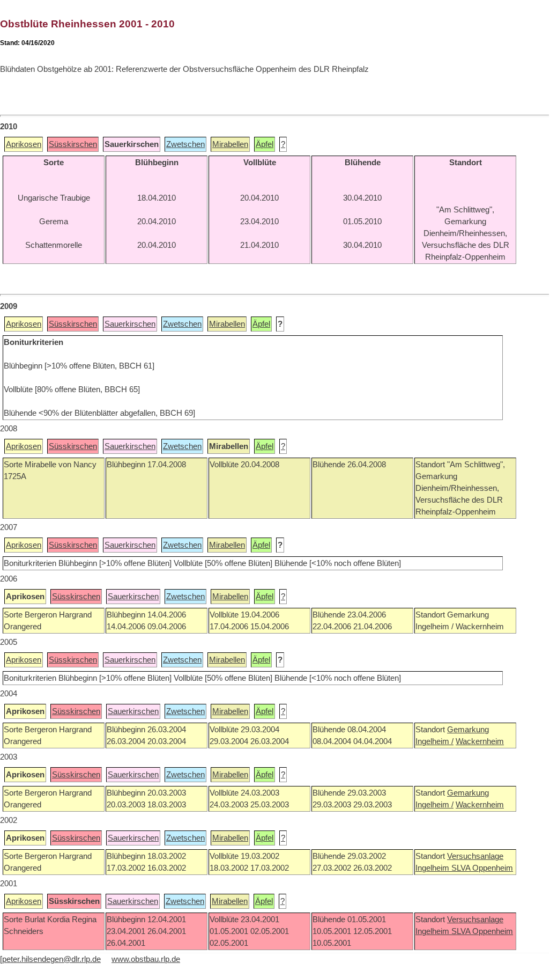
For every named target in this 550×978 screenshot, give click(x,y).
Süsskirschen (73, 144)
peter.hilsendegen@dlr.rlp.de (51, 959)
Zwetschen (185, 144)
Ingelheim (433, 868)
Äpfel (264, 144)
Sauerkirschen (130, 324)
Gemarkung (468, 729)
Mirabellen (230, 144)
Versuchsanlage (475, 856)
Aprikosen (23, 144)
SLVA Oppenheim (482, 868)
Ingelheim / (434, 741)
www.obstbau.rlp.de (146, 959)
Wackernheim (480, 741)
